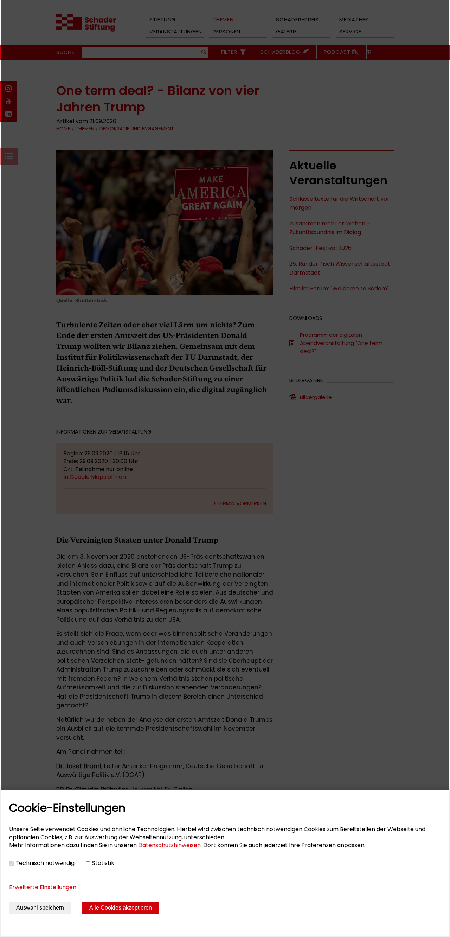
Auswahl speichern (40, 908)
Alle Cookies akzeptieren (120, 908)
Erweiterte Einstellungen (42, 887)
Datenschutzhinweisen (169, 845)
